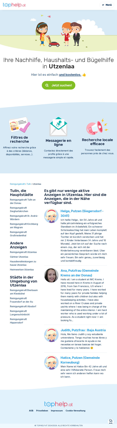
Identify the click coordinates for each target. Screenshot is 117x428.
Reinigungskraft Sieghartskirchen (19, 209)
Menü (109, 5)
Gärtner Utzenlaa (19, 256)
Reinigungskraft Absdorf (23, 306)
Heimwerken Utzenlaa (22, 269)
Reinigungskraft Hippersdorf (18, 321)
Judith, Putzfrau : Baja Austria (83, 330)
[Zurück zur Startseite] (14, 5)
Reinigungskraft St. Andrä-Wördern (24, 217)
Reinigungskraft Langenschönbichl (20, 313)
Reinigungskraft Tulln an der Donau (23, 201)
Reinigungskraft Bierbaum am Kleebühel (24, 292)
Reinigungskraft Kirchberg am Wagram (24, 226)
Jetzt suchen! (62, 85)
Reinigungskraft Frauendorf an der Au (21, 300)
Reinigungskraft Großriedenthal (18, 234)
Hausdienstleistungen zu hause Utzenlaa (23, 263)
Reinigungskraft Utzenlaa (23, 252)
